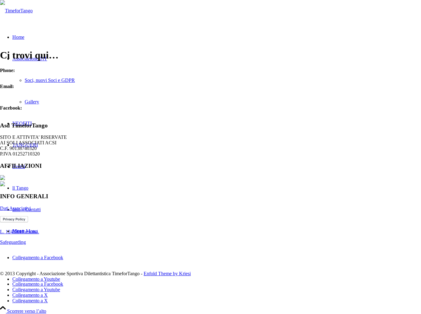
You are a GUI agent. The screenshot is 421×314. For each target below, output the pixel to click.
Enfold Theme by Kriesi (167, 273)
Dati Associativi (15, 208)
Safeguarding (13, 242)
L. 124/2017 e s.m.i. (19, 231)
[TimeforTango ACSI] (16, 10)
